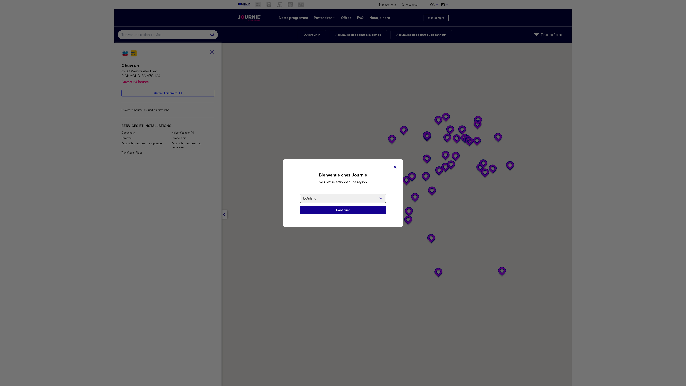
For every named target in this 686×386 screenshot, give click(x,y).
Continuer (343, 210)
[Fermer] (395, 167)
